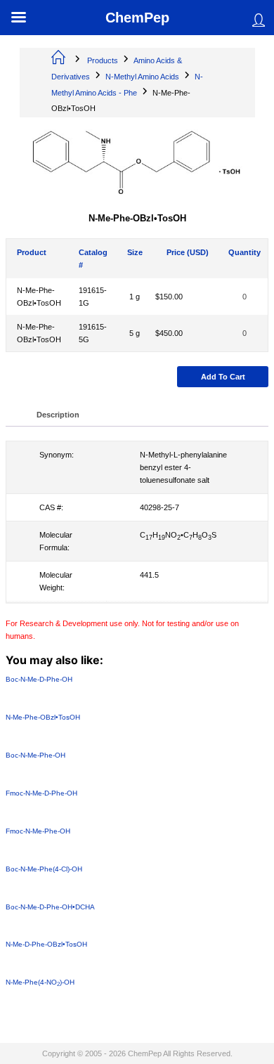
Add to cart (223, 377)
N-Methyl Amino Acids (142, 76)
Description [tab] (58, 414)
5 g (134, 334)
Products (102, 60)
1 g (134, 297)
